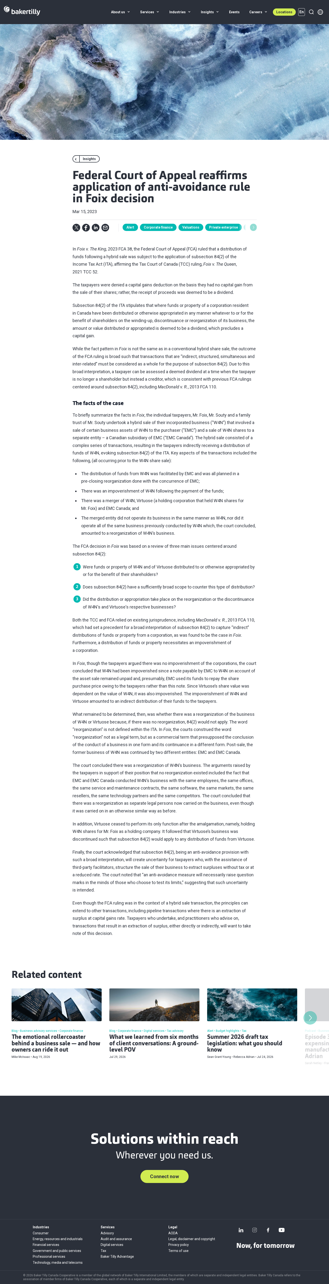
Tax (103, 1251)
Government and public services (57, 1251)
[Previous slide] (126, 227)
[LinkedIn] (241, 1230)
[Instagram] (254, 1230)
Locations (284, 12)
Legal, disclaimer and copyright (191, 1239)
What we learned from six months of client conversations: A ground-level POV (153, 1043)
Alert (130, 227)
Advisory (107, 1233)
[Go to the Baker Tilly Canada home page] (22, 12)
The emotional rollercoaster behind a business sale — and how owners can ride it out (56, 1043)
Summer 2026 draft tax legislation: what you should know (244, 1043)
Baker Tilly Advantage (117, 1256)
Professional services (49, 1256)
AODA (173, 1233)
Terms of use (178, 1251)
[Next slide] (253, 227)
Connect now (164, 1176)
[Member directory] (320, 12)
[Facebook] (268, 1230)
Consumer (41, 1233)
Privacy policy (178, 1245)
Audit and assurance (116, 1239)
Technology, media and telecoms (58, 1262)
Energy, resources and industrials (58, 1239)
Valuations (190, 227)
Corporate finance (158, 227)
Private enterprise (223, 227)
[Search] (311, 12)
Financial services (46, 1245)
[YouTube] (281, 1230)
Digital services (112, 1245)
